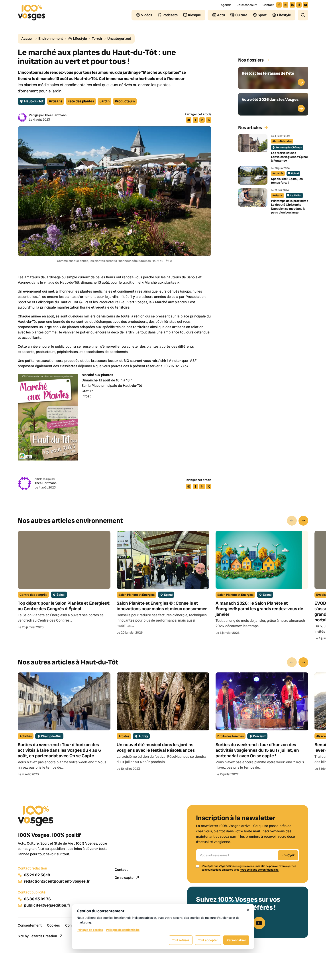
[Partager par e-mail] (188, 120)
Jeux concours (247, 5)
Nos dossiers (251, 60)
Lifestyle (79, 38)
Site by (37, 936)
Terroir (97, 38)
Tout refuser (180, 940)
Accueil (27, 38)
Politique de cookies (90, 930)
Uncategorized (119, 38)
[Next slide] (303, 521)
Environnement (50, 38)
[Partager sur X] (208, 120)
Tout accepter (208, 940)
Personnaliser (236, 940)
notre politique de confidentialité (259, 869)
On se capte (124, 877)
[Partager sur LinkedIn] (202, 120)
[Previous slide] (292, 521)
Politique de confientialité (122, 930)
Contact (268, 5)
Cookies (53, 925)
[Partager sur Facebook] (195, 120)
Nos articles (250, 127)
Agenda (226, 5)
